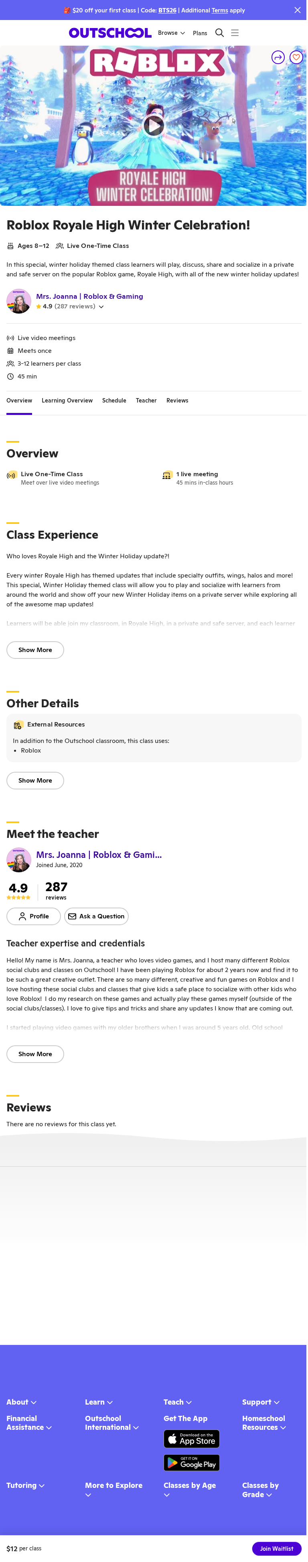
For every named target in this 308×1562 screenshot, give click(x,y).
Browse (168, 32)
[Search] (220, 33)
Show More (35, 650)
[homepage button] (110, 33)
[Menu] (235, 32)
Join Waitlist (277, 1548)
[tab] (19, 401)
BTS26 (167, 10)
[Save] (296, 57)
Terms (220, 10)
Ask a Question (102, 916)
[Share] (278, 57)
